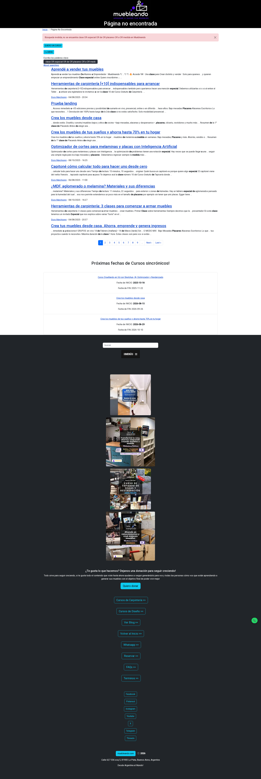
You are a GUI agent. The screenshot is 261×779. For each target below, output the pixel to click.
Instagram (130, 709)
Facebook (130, 694)
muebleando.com (126, 753)
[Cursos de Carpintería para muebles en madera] (130, 536)
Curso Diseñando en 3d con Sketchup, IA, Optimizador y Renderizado (130, 277)
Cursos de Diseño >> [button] (131, 611)
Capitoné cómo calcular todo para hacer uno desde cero (99, 166)
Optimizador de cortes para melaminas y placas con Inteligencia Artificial (114, 146)
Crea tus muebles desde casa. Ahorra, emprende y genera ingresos (108, 226)
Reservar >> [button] (131, 656)
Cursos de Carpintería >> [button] (131, 600)
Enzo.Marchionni (59, 97)
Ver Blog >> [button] (131, 622)
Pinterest (130, 701)
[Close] (215, 37)
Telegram (130, 731)
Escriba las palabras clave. (56, 58)
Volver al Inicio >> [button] (131, 633)
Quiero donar (130, 586)
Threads (130, 738)
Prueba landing (64, 103)
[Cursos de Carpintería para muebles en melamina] (130, 442)
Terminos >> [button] (131, 678)
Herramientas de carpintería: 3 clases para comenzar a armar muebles (111, 206)
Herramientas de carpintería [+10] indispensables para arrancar (105, 83)
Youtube (130, 716)
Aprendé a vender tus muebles (77, 69)
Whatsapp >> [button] (131, 644)
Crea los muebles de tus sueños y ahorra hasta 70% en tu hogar (105, 132)
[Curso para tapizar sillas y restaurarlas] (130, 489)
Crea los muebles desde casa (76, 118)
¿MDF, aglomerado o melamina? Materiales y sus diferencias (103, 186)
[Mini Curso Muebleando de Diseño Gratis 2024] (130, 394)
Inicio (45, 29)
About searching (51, 65)
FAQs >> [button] (131, 667)
